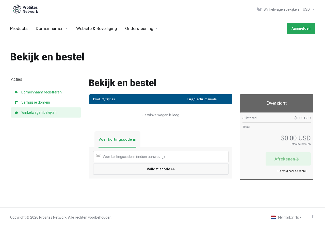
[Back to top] (312, 216)
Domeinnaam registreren (41, 92)
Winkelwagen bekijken (38, 112)
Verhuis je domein (35, 102)
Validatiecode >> (161, 169)
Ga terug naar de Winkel (292, 171)
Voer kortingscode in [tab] (117, 139)
